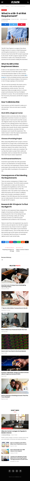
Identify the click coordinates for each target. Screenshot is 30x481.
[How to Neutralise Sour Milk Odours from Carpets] (5, 451)
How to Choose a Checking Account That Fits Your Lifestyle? (14, 396)
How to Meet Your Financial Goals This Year (14, 329)
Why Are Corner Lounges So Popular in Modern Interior (14, 432)
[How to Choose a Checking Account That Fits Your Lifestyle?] (15, 386)
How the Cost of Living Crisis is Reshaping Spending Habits (13, 285)
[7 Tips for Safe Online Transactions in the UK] (15, 298)
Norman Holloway (6, 19)
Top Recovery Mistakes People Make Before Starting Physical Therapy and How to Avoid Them (19, 458)
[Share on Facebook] (5, 24)
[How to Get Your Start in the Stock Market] (15, 341)
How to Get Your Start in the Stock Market (13, 351)
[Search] (28, 2)
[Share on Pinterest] (22, 24)
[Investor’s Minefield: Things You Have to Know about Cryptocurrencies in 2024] (15, 363)
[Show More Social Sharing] (27, 24)
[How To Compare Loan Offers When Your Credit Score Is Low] (5, 444)
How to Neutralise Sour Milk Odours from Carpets (17, 450)
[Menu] (2, 2)
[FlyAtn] (15, 2)
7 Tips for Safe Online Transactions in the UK (14, 308)
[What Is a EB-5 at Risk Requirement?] (15, 36)
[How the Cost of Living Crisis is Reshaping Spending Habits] (15, 275)
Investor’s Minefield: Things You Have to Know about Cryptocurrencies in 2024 (15, 373)
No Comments (24, 19)
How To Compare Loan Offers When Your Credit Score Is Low (18, 443)
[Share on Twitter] (13, 24)
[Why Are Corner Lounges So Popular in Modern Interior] (15, 421)
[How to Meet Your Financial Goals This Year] (15, 320)
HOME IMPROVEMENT (7, 428)
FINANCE (4, 10)
